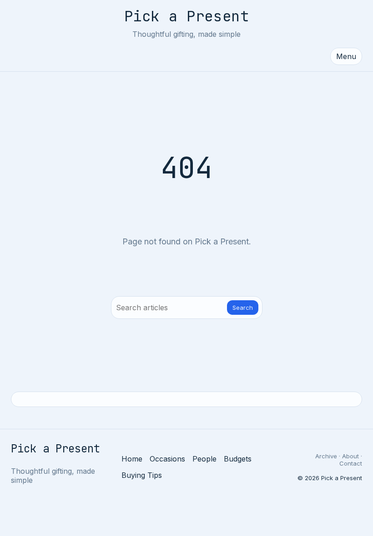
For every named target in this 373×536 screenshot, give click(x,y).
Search (242, 307)
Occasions (167, 458)
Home (131, 458)
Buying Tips (141, 475)
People (204, 458)
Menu (346, 56)
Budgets (238, 458)
